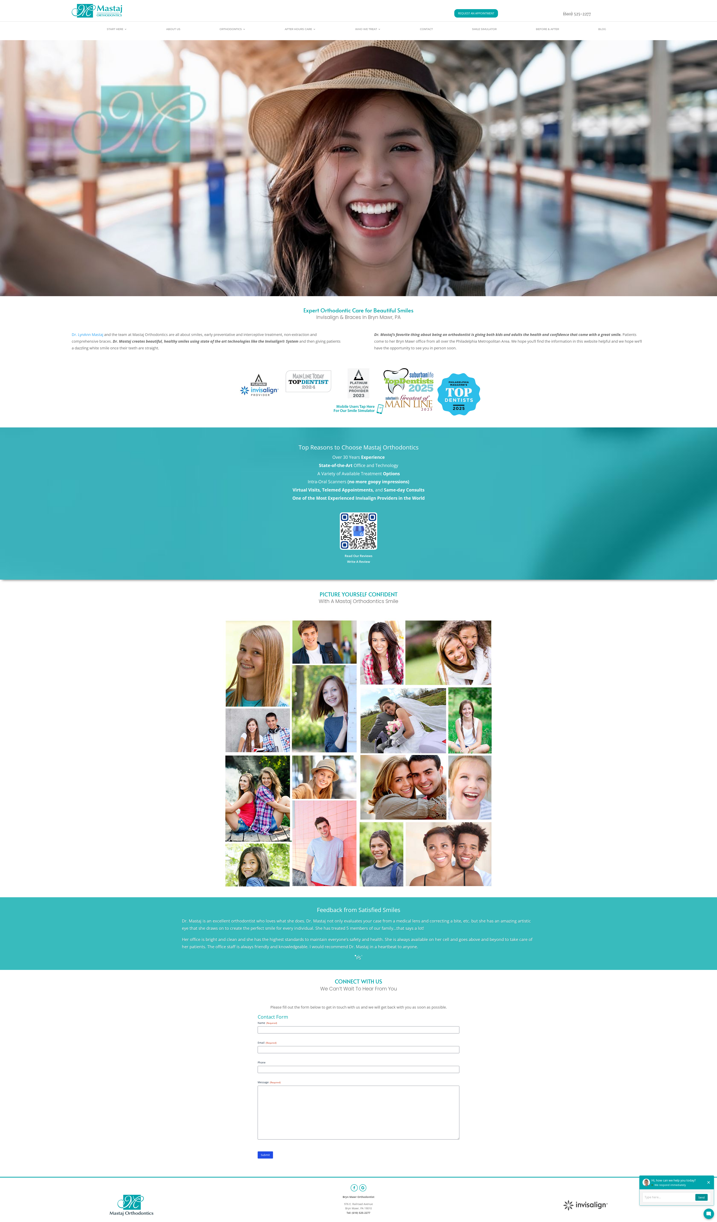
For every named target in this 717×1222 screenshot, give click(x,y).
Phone (262, 1062)
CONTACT (426, 29)
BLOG (602, 29)
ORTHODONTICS (231, 29)
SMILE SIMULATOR (484, 29)
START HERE (115, 29)
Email (267, 1042)
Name (267, 1023)
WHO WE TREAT (366, 29)
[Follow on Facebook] (354, 1187)
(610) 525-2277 (577, 13)
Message (269, 1082)
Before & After (547, 29)
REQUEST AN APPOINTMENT (476, 13)
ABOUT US (173, 29)
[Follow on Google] (362, 1187)
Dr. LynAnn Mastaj (87, 334)
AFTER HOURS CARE (298, 29)
